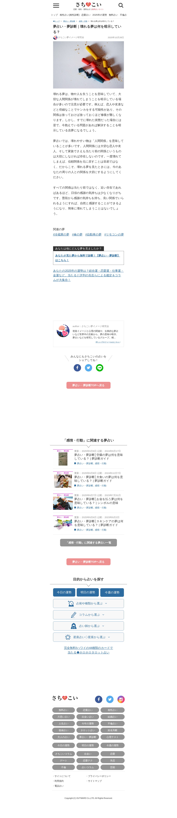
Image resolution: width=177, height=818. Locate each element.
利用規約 (59, 781)
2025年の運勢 (99, 15)
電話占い (59, 786)
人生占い (63, 723)
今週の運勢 (112, 592)
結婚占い (112, 716)
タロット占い (88, 730)
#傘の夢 (77, 234)
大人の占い (64, 737)
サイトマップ (95, 781)
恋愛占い (86, 15)
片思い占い (64, 716)
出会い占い (88, 716)
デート (63, 760)
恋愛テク (88, 760)
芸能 (112, 767)
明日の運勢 (88, 592)
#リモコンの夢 (114, 234)
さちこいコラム (63, 753)
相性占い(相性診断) (69, 15)
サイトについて (63, 776)
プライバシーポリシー (99, 776)
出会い (87, 753)
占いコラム (88, 767)
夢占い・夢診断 (69, 21)
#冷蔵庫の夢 (61, 234)
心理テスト (113, 737)
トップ (54, 15)
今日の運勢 (64, 592)
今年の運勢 (88, 723)
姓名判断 (112, 730)
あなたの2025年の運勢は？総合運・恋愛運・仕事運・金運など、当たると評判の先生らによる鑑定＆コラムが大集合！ (88, 275)
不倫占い (124, 15)
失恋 (112, 760)
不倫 (63, 767)
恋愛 (112, 753)
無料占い (113, 15)
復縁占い (63, 730)
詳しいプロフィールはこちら (108, 342)
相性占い (112, 710)
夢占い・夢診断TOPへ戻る (88, 385)
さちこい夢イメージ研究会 (71, 37)
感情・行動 (83, 21)
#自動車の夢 (93, 234)
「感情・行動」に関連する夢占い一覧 (88, 542)
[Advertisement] (88, 302)
